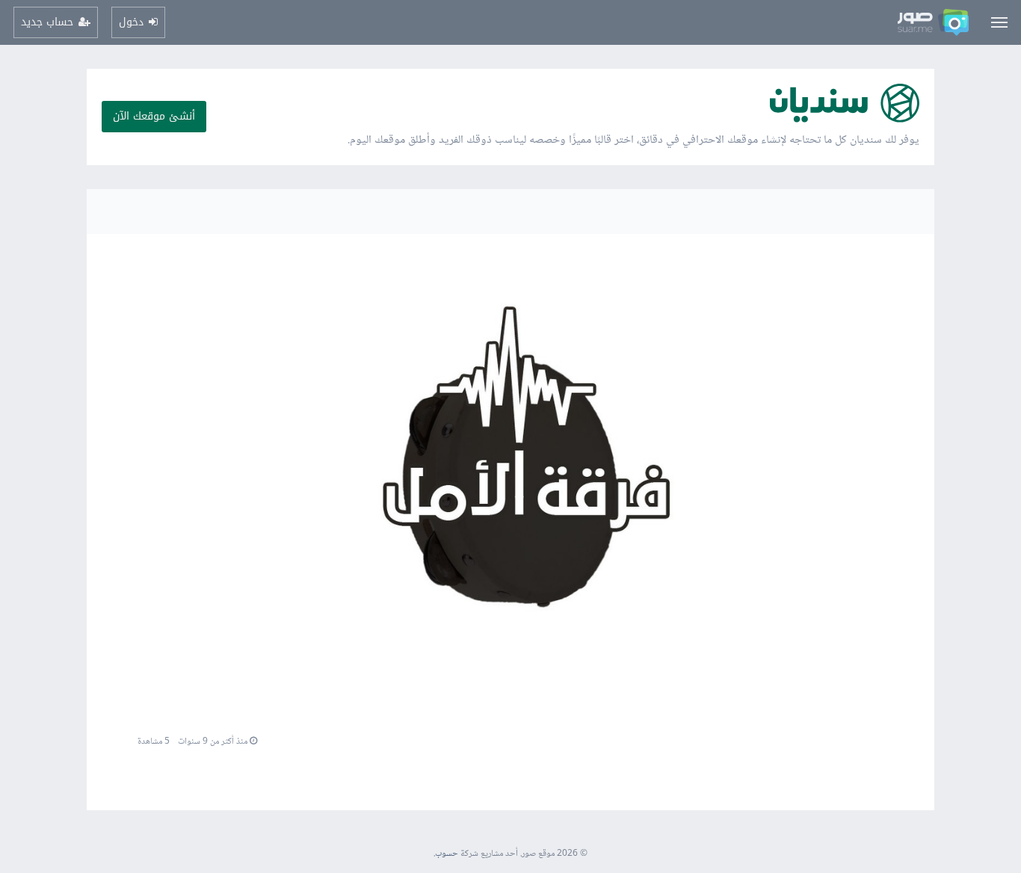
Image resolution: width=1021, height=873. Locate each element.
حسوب (446, 854)
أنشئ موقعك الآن (154, 116)
